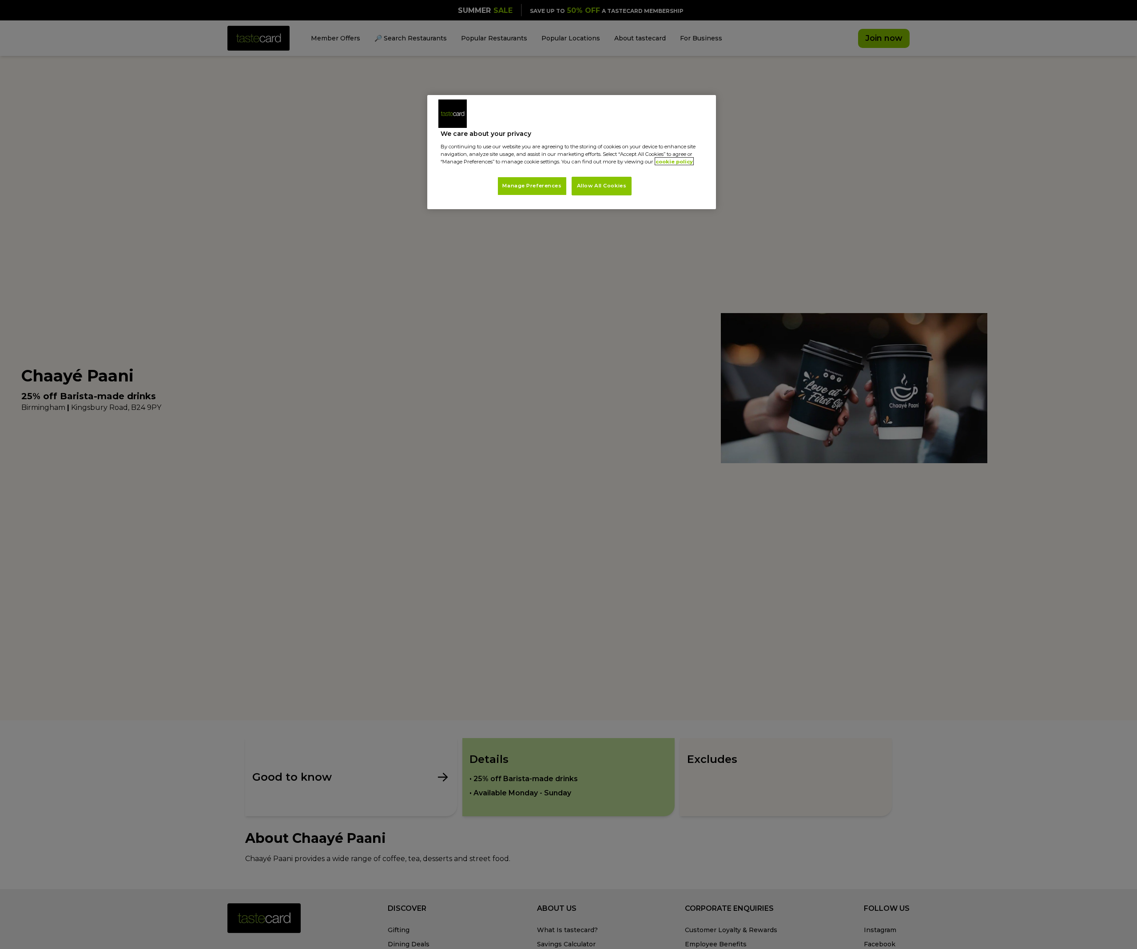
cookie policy (674, 161)
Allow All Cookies (602, 185)
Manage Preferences (531, 185)
